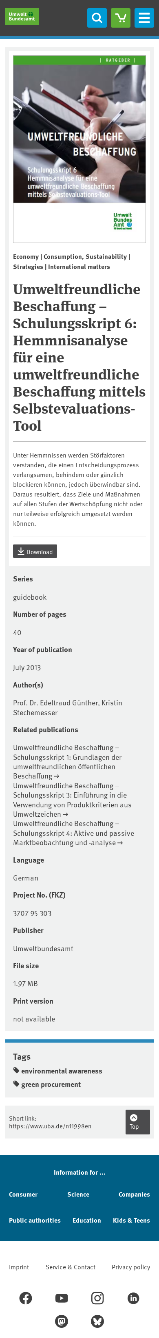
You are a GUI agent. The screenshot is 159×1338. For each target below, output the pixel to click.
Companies (134, 1194)
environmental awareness (61, 1070)
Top (134, 1126)
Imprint (19, 1266)
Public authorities (35, 1220)
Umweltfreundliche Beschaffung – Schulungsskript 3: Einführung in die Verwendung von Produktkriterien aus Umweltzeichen (72, 800)
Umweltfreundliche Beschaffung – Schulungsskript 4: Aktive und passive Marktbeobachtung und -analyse (73, 832)
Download (39, 551)
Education (87, 1220)
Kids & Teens (131, 1220)
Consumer (23, 1194)
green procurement (51, 1084)
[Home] (22, 16)
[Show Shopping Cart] (120, 18)
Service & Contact (70, 1266)
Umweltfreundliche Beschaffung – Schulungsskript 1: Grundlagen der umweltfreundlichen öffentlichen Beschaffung (67, 761)
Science (78, 1194)
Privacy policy (131, 1266)
